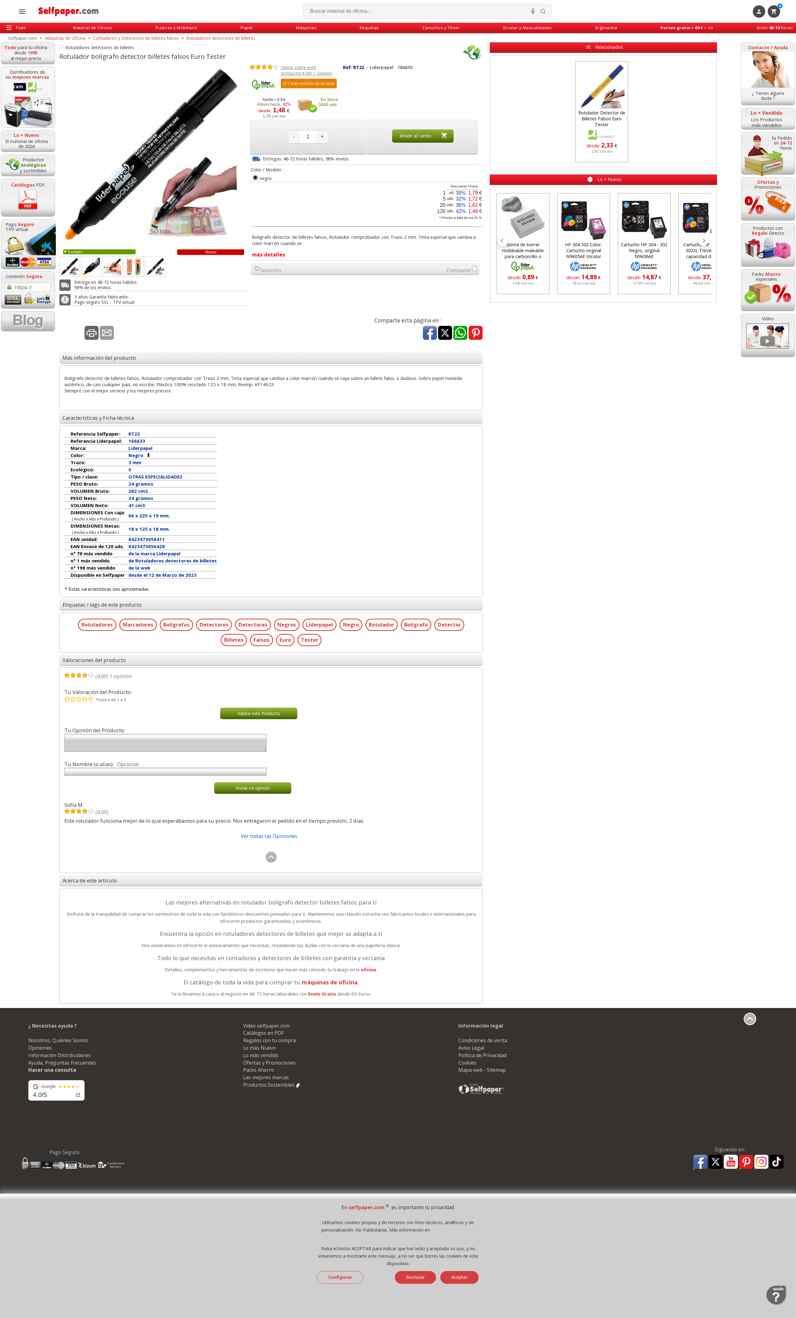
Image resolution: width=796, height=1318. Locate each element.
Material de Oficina (92, 27)
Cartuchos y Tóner (441, 27)
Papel (246, 27)
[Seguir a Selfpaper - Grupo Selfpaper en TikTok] (777, 1162)
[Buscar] (543, 11)
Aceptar (459, 1277)
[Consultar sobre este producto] (107, 333)
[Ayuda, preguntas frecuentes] (776, 1303)
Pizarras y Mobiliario (176, 27)
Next (703, 241)
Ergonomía (606, 27)
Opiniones (40, 1047)
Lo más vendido (261, 1055)
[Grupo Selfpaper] (481, 1093)
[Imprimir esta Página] (92, 333)
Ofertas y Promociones (269, 1062)
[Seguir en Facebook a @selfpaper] (700, 1163)
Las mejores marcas (266, 1077)
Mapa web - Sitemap (482, 1069)
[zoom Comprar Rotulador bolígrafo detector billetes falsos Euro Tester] (112, 267)
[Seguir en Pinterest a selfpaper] (746, 1163)
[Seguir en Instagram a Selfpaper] (761, 1163)
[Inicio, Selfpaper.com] (68, 11)
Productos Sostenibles (269, 1084)
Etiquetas (369, 27)
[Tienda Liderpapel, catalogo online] (264, 88)
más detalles (268, 254)
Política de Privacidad (482, 1055)
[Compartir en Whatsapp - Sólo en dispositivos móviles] (460, 333)
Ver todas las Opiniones (269, 835)
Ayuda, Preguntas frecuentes (62, 1062)
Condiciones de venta (482, 1040)
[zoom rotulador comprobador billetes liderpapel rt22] (91, 267)
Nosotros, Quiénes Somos (58, 1040)
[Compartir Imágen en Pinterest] (476, 333)
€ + (686, 27)
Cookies (467, 1062)
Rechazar (415, 1277)
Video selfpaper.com (266, 1025)
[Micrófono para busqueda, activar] (533, 11)
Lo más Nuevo (259, 1047)
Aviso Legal (471, 1047)
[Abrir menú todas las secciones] (22, 11)
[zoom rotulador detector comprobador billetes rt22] (69, 267)
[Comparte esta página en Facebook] (430, 333)
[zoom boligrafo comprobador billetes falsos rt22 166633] (134, 267)
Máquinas (306, 27)
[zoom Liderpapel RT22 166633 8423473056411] (155, 267)
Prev (503, 241)
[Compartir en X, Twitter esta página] (445, 333)
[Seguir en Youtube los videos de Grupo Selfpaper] (731, 1162)
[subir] (271, 861)
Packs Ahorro (258, 1069)
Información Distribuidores (59, 1055)
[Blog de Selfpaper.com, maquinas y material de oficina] (28, 321)
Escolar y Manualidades (527, 27)
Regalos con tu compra (269, 1040)
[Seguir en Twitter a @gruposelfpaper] (716, 1162)
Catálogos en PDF (263, 1032)
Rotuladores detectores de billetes (100, 47)
